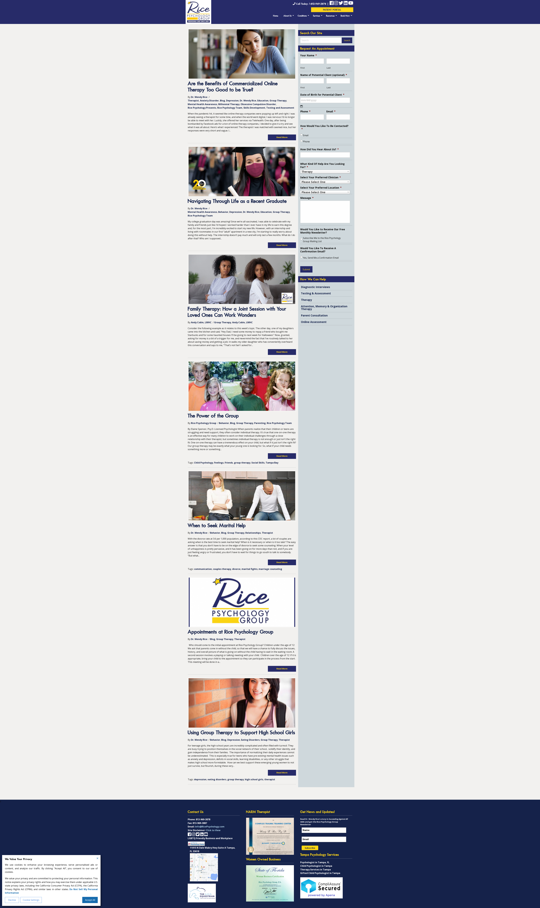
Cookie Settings (31, 900)
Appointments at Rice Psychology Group (231, 632)
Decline (12, 900)
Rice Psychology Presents (202, 107)
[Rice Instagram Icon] (193, 834)
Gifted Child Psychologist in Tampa (320, 873)
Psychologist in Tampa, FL (314, 862)
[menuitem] (275, 15)
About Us (288, 16)
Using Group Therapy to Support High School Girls (241, 732)
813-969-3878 (203, 819)
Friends (229, 462)
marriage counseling (270, 569)
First (302, 67)
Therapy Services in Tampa (315, 869)
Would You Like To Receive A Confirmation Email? (318, 250)
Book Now (345, 16)
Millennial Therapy (228, 104)
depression (200, 779)
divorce (236, 569)
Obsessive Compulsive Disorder (258, 104)
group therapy (242, 462)
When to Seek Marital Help (217, 525)
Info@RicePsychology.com (209, 826)
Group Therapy (278, 100)
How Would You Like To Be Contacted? (324, 127)
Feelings (219, 462)
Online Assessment (314, 322)
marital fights (249, 569)
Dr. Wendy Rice (199, 97)
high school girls (254, 779)
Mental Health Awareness (202, 104)
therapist (269, 779)
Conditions (302, 16)
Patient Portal (332, 10)
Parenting (260, 423)
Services (316, 16)
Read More (281, 137)
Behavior (223, 212)
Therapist (193, 100)
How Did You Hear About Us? (319, 149)
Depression (232, 100)
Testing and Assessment (280, 107)
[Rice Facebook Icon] (332, 3)
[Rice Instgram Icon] (336, 3)
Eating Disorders (250, 739)
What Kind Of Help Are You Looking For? (322, 165)
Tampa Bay (272, 462)
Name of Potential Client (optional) (323, 75)
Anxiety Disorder (209, 100)
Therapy (306, 300)
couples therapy (222, 569)
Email (331, 111)
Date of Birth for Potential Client (322, 94)
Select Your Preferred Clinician (320, 177)
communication (203, 569)
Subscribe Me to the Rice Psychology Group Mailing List (322, 240)
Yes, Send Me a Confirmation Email (321, 257)
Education (262, 100)
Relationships (253, 532)
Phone (305, 111)
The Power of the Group (213, 416)
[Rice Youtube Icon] (350, 3)
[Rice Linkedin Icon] (346, 3)
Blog (222, 100)
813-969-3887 (200, 823)
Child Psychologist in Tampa (316, 865)
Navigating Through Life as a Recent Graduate (237, 201)
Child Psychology (203, 462)
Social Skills (258, 462)
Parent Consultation (314, 315)
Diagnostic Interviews (315, 287)
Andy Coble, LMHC (201, 322)
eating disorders (217, 779)
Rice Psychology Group (203, 423)
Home (275, 16)
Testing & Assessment (316, 293)
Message (307, 198)
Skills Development (254, 107)
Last (329, 67)
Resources (330, 16)
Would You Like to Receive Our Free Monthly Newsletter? (322, 231)
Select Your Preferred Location (321, 187)
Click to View (213, 830)
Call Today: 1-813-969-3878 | (312, 4)
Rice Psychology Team (229, 107)
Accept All (90, 900)
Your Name (308, 55)
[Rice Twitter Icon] (341, 3)
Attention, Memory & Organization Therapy (324, 307)
